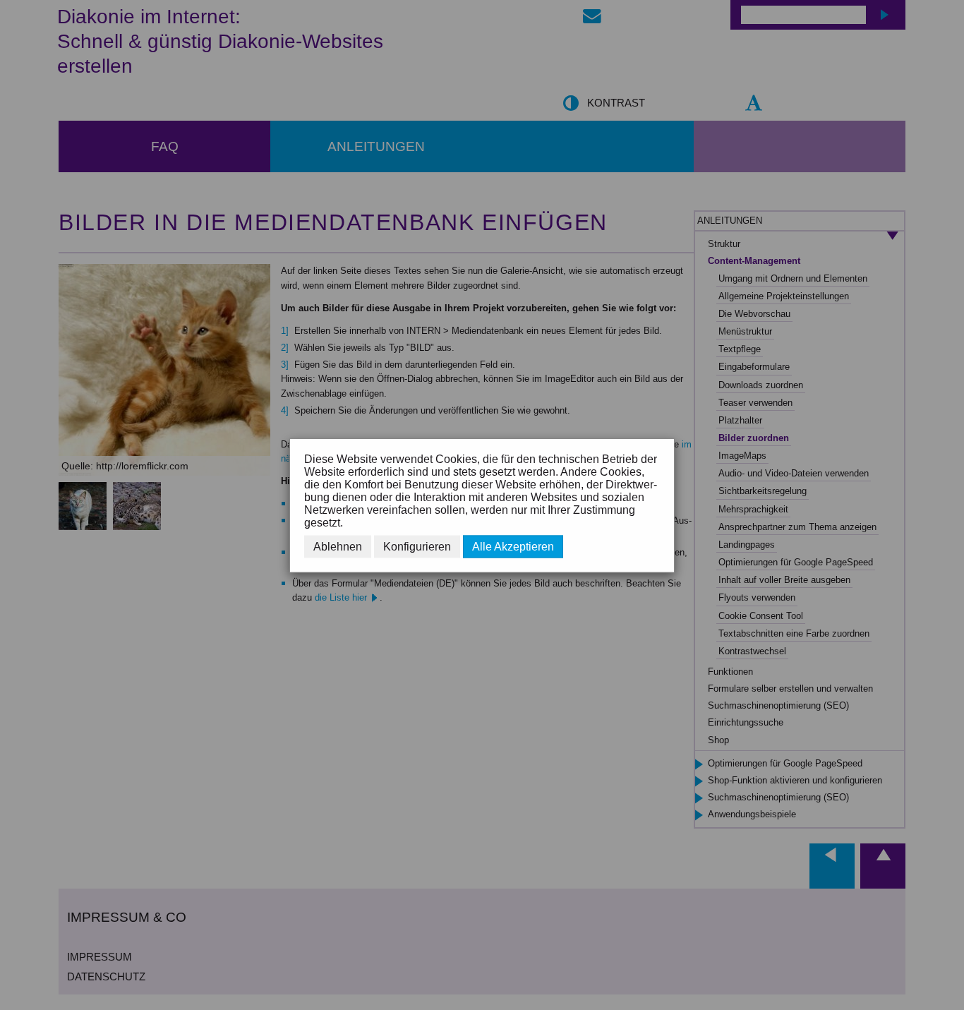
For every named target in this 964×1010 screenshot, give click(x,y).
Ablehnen (337, 546)
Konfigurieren (417, 546)
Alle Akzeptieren (513, 546)
